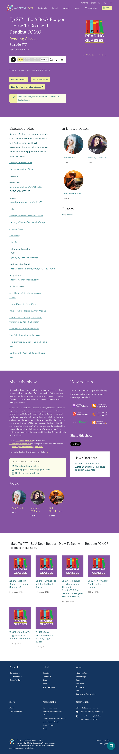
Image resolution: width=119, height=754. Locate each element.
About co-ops (81, 677)
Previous (88, 55)
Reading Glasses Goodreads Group (27, 222)
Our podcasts (14, 673)
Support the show (40, 79)
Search (109, 3)
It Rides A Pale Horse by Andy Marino (27, 311)
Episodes (46, 673)
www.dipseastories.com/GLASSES (25, 202)
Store (77, 8)
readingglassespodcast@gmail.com (32, 470)
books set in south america (49, 97)
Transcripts (47, 677)
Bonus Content (48, 725)
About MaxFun (81, 673)
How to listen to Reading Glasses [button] (26, 87)
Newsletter (14, 236)
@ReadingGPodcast (24, 441)
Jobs (78, 690)
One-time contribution (51, 722)
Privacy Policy (105, 744)
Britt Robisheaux (72, 193)
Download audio (18, 79)
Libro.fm (13, 242)
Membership (91, 8)
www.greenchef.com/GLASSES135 (26, 187)
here (47, 452)
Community (80, 687)
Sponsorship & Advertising (85, 694)
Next (102, 55)
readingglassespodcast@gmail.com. (27, 447)
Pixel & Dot (106, 740)
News (45, 684)
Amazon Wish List (18, 229)
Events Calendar (49, 687)
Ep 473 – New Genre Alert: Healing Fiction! (98, 584)
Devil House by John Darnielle (24, 328)
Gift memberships (49, 715)
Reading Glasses (23, 39)
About (66, 8)
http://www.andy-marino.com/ (24, 280)
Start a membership (50, 708)
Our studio (80, 684)
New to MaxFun (15, 680)
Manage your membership (52, 711)
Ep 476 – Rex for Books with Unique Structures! (19, 584)
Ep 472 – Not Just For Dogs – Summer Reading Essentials (20, 635)
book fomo (22, 97)
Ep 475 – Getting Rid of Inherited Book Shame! (46, 584)
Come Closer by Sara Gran (22, 304)
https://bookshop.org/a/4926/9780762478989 (32, 269)
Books (20, 100)
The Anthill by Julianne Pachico (24, 335)
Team (78, 680)
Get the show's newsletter (27, 473)
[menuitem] (43, 8)
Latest (55, 8)
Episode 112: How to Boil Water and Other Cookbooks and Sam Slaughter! (90, 466)
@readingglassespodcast (20, 444)
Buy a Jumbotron (15, 711)
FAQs (45, 729)
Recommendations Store (21, 169)
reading (27, 100)
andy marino (33, 97)
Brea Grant (69, 157)
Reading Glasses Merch (20, 163)
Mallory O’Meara (97, 157)
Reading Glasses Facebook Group (26, 216)
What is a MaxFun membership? (54, 718)
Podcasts (42, 8)
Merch (11, 708)
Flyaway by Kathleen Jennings (23, 258)
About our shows (15, 677)
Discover (46, 680)
